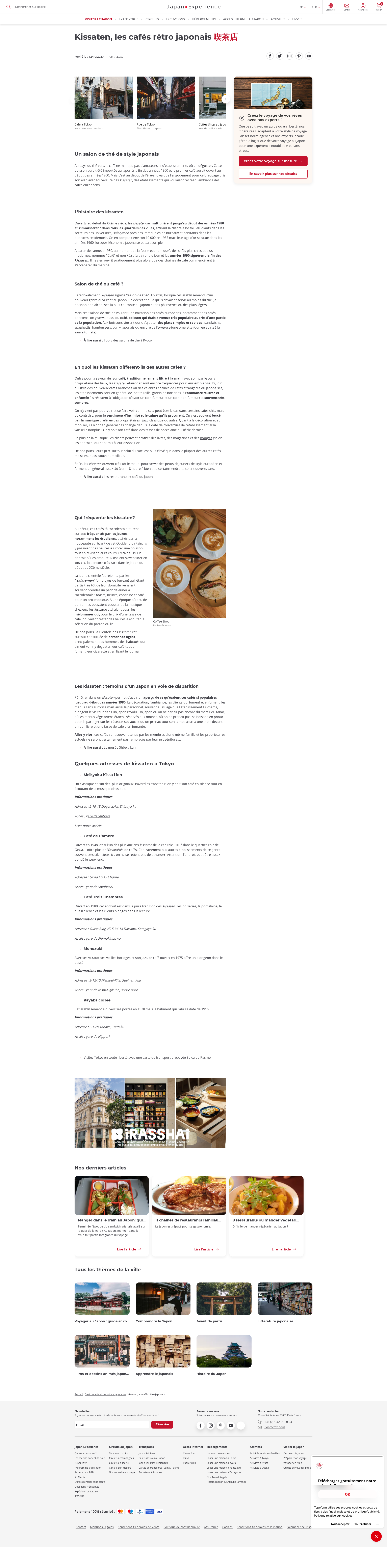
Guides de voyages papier (297, 1467)
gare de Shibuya (98, 816)
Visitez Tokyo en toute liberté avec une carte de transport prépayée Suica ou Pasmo (147, 1057)
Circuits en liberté (119, 1462)
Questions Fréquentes (87, 1486)
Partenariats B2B (84, 1472)
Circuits (152, 19)
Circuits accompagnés (121, 1458)
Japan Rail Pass (147, 1453)
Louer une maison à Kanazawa (224, 1467)
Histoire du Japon (212, 1374)
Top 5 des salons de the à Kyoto (128, 340)
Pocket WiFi (189, 1462)
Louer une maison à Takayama (224, 1472)
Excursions (175, 19)
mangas (206, 438)
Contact (81, 1527)
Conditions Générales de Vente (138, 1527)
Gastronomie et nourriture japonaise (105, 1394)
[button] (74, 99)
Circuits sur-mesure (120, 1467)
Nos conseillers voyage (122, 1472)
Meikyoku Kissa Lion (103, 775)
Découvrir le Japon (293, 1453)
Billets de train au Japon (152, 1458)
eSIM (186, 1458)
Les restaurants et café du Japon (128, 476)
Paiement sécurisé (299, 1527)
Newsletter (81, 1462)
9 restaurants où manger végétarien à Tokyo (266, 1220)
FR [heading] (301, 7)
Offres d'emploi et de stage (90, 1481)
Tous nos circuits (118, 1453)
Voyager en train (292, 1462)
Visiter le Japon (98, 19)
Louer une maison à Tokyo (221, 1458)
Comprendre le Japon (154, 1321)
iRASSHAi (80, 1496)
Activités (278, 19)
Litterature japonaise (275, 1321)
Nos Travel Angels (217, 1477)
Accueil (79, 1394)
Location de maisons (218, 1453)
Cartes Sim (189, 1453)
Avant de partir (209, 1321)
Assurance (211, 1527)
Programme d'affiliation (88, 1467)
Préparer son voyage (295, 1458)
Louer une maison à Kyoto (221, 1462)
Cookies (227, 1527)
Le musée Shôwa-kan (120, 747)
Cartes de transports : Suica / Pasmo (159, 1467)
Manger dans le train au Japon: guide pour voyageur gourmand (112, 1220)
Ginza (79, 850)
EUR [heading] (314, 7)
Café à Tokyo (89, 126)
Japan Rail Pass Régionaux (153, 1462)
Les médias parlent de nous (90, 1458)
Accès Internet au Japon (243, 19)
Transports (128, 19)
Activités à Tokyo (259, 1458)
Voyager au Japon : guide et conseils (102, 1321)
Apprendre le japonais (154, 1374)
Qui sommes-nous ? (86, 1453)
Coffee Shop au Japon (213, 126)
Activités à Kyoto (259, 1462)
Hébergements (204, 19)
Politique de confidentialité (182, 1527)
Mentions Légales (102, 1527)
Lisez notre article (88, 826)
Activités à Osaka (259, 1467)
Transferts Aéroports (150, 1472)
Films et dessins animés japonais (102, 1374)
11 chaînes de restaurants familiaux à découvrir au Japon (189, 1220)
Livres (297, 19)
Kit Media (80, 1477)
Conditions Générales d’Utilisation (259, 1527)
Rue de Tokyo (149, 126)
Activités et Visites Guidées (265, 1453)
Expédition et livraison (87, 1491)
